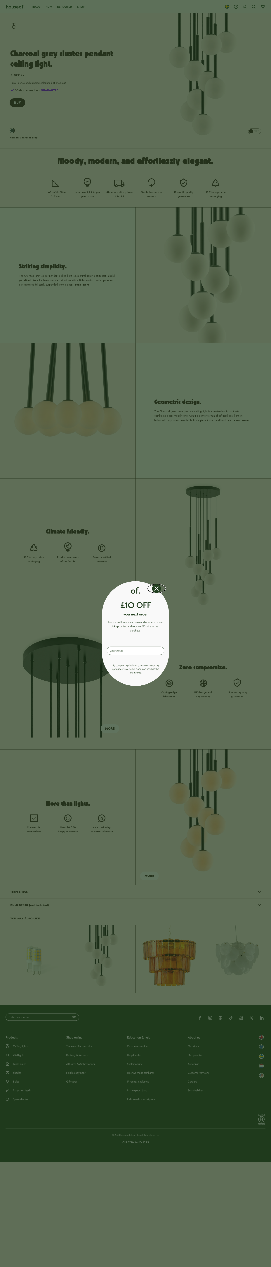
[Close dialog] (156, 588)
